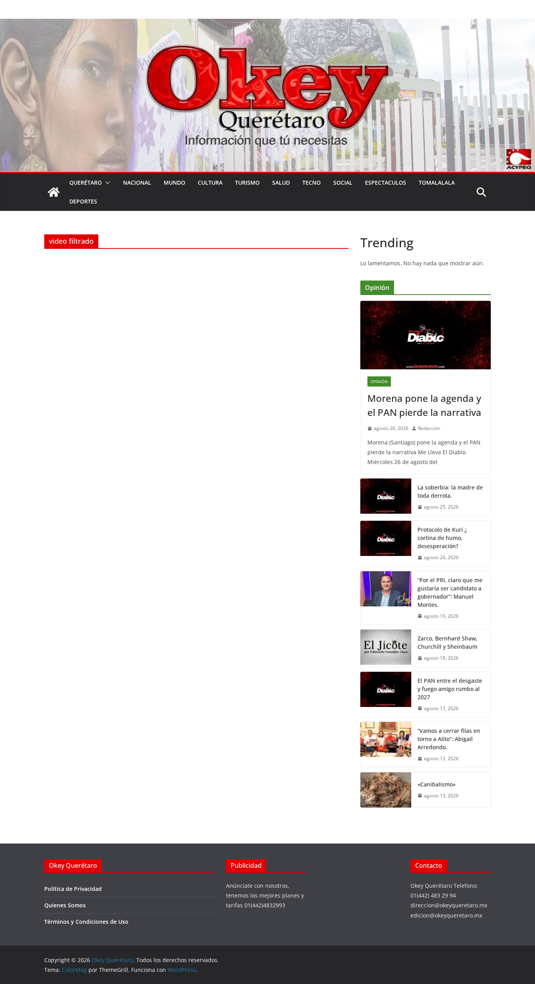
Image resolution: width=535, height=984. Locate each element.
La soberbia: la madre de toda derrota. (450, 491)
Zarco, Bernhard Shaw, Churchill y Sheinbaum (447, 642)
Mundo (174, 182)
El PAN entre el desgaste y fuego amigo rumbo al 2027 (450, 689)
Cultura (210, 182)
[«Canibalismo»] (385, 790)
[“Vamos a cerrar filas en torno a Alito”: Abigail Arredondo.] (385, 745)
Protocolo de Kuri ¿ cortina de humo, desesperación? (442, 538)
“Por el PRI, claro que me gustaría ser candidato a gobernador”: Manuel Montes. (450, 592)
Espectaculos (385, 182)
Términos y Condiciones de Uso (86, 921)
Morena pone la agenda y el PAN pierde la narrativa (424, 405)
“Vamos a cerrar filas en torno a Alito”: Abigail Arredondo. (449, 739)
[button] (106, 182)
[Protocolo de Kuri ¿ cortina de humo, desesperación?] (385, 544)
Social (342, 182)
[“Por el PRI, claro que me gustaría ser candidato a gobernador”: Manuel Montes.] (385, 598)
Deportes (83, 201)
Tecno (311, 182)
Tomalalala (437, 182)
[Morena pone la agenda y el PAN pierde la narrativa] (425, 335)
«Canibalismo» (436, 784)
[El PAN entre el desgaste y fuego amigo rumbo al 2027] (385, 695)
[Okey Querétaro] (267, 24)
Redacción (429, 428)
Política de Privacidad (73, 888)
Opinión (379, 381)
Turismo (247, 182)
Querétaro (85, 182)
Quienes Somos (65, 905)
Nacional (137, 182)
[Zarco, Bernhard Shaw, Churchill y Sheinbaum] (385, 648)
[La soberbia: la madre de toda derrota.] (385, 497)
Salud (281, 182)
